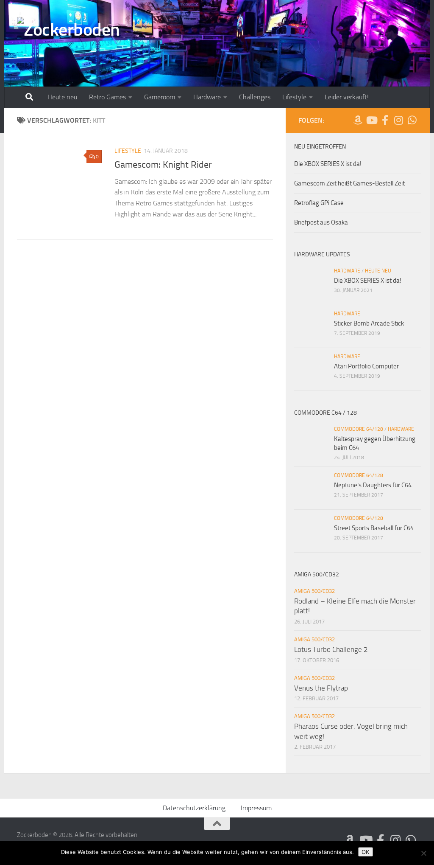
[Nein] (423, 853)
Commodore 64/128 (358, 429)
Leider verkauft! (347, 97)
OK (366, 851)
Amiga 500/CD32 (314, 591)
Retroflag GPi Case (319, 203)
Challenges (254, 97)
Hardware (207, 97)
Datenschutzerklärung (194, 808)
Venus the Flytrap (321, 688)
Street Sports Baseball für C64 (374, 528)
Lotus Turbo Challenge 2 (331, 649)
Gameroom (159, 97)
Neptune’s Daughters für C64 (373, 485)
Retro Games (107, 97)
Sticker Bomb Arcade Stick (369, 323)
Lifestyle (294, 97)
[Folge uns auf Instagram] (398, 120)
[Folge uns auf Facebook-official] (385, 120)
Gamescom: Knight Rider (163, 164)
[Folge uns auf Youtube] (371, 120)
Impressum (256, 808)
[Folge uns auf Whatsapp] (412, 120)
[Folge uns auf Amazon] (358, 120)
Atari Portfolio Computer (366, 366)
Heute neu (62, 97)
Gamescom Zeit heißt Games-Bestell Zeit (349, 183)
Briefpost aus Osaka (321, 222)
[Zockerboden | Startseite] (68, 32)
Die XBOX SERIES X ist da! (328, 164)
